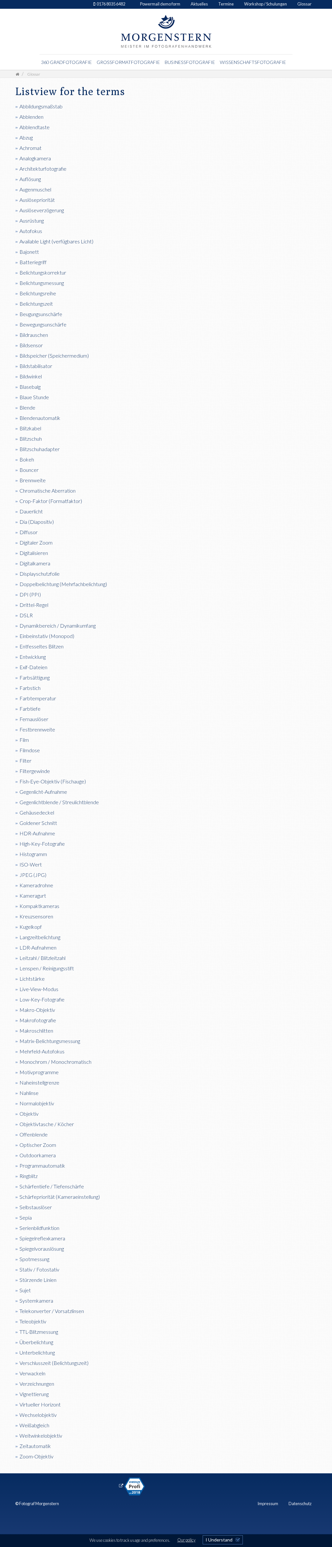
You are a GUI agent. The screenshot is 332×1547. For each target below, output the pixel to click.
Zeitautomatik (35, 1446)
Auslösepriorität (37, 200)
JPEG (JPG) (32, 875)
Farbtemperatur (37, 698)
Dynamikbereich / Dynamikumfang (57, 625)
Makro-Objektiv (37, 1010)
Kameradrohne (36, 885)
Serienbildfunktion (39, 1228)
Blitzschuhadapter (39, 449)
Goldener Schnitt (38, 823)
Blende (27, 407)
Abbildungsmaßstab (41, 106)
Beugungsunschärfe (40, 314)
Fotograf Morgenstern (39, 1503)
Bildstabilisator (35, 366)
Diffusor (28, 532)
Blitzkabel (30, 428)
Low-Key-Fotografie (42, 999)
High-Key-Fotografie (42, 844)
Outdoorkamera (37, 1155)
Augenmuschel (35, 189)
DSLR (26, 615)
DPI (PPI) (30, 594)
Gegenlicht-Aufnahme (43, 792)
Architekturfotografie (42, 169)
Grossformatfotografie (128, 62)
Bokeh (26, 459)
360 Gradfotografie (66, 62)
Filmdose (29, 750)
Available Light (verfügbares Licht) (56, 241)
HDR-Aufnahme (37, 833)
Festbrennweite (37, 729)
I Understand (219, 1539)
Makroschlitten (36, 1030)
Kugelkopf (30, 927)
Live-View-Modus (38, 989)
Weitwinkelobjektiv (40, 1435)
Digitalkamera (34, 563)
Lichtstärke (32, 979)
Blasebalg (30, 387)
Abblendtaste (34, 127)
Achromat (30, 148)
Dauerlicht (31, 511)
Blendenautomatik (39, 418)
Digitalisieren (33, 553)
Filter (25, 760)
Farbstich (30, 688)
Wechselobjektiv (38, 1415)
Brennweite (32, 480)
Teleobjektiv (32, 1321)
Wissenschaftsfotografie (253, 62)
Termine (226, 3)
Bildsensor (31, 345)
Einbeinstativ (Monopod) (46, 636)
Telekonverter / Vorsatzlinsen (51, 1311)
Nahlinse (29, 1093)
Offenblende (33, 1134)
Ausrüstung (31, 220)
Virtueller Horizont (40, 1404)
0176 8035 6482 (111, 3)
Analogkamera (35, 158)
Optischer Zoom (37, 1145)
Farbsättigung (34, 677)
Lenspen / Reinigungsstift (46, 968)
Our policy (186, 1539)
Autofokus (30, 231)
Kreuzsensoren (36, 916)
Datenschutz (300, 1503)
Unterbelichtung (37, 1352)
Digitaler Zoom (36, 542)
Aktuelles (199, 3)
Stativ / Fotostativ (39, 1269)
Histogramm (33, 854)
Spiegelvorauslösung (41, 1249)
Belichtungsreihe (37, 293)
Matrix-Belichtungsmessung (49, 1041)
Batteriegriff (33, 262)
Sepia (25, 1217)
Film (24, 740)
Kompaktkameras (39, 906)
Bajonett (29, 252)
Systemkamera (36, 1300)
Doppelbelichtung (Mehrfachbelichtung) (63, 584)
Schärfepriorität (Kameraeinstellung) (59, 1197)
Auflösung (30, 179)
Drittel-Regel (33, 605)
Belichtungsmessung (41, 283)
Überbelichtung (36, 1342)
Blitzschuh (30, 439)
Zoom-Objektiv (36, 1456)
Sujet (25, 1290)
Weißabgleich (34, 1425)
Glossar (304, 3)
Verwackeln (32, 1373)
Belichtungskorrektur (42, 272)
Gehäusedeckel (36, 812)
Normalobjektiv (36, 1103)
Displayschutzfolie (39, 574)
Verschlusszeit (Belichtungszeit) (54, 1363)
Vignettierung (34, 1394)
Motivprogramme (39, 1072)
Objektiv (29, 1114)
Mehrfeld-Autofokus (42, 1051)
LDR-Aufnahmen (37, 947)
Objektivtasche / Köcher (46, 1124)
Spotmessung (34, 1259)
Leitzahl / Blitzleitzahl (42, 958)
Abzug (26, 137)
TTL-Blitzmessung (38, 1332)
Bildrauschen (33, 335)
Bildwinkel (30, 376)
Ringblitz (28, 1176)
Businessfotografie (190, 62)
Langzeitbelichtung (39, 937)
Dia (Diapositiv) (36, 522)
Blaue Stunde (34, 397)
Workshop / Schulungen (265, 3)
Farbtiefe (30, 709)
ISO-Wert (30, 864)
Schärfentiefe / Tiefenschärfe (51, 1186)
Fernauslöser (33, 719)
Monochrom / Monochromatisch (55, 1062)
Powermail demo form (160, 3)
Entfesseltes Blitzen (41, 646)
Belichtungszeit (36, 304)
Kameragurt (32, 895)
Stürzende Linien (37, 1280)
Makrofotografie (37, 1020)
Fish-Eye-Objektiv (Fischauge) (52, 781)
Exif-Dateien (33, 667)
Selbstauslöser (35, 1207)
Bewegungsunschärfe (42, 324)
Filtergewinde (34, 771)
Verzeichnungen (36, 1384)
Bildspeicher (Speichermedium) (54, 355)
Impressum (267, 1503)
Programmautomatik (42, 1165)
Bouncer (29, 470)
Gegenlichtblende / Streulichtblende (59, 802)
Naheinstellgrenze (39, 1082)
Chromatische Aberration (47, 490)
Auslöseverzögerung (41, 210)
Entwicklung (32, 657)
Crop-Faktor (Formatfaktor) (50, 501)
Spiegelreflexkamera (42, 1238)
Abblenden (31, 117)
